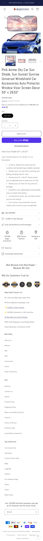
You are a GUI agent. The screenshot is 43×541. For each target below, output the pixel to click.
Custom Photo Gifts (12, 458)
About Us (8, 340)
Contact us (9, 391)
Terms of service (22, 535)
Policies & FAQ (10, 428)
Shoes (7, 484)
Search (7, 397)
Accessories (9, 361)
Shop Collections (11, 372)
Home (7, 366)
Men (6, 351)
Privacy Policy (10, 402)
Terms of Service (11, 423)
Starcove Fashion (12, 531)
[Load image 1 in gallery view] (10, 61)
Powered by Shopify (24, 531)
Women (7, 345)
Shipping (4, 101)
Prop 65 (7, 418)
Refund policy (36, 531)
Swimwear (8, 453)
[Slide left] (2, 61)
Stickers (7, 474)
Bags (6, 463)
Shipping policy (34, 535)
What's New (9, 495)
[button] (4, 9)
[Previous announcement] (4, 3)
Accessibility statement (13, 433)
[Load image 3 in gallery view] (32, 61)
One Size (7, 116)
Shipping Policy (10, 407)
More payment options (21, 146)
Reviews (7, 386)
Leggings (8, 469)
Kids (6, 356)
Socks (7, 490)
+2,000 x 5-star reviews (15, 307)
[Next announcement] (38, 3)
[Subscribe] (35, 512)
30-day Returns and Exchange (16, 317)
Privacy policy (11, 535)
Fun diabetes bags (11, 479)
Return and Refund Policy (14, 412)
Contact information (22, 538)
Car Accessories (10, 448)
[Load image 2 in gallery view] (21, 61)
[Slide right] (40, 61)
